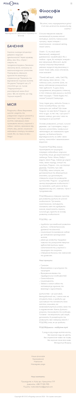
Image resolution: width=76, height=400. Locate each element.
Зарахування (38, 359)
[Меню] (71, 3)
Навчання (38, 362)
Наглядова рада (38, 364)
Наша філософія (38, 356)
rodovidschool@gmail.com (42, 387)
